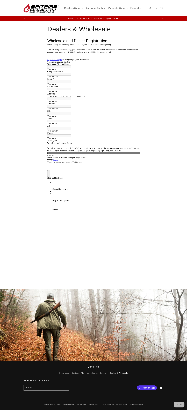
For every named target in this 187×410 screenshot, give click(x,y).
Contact (75, 373)
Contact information (136, 404)
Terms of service (108, 404)
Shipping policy (121, 404)
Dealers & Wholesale (119, 373)
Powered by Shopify (68, 404)
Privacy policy (94, 404)
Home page (64, 373)
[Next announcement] (162, 18)
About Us (85, 373)
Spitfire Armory (55, 404)
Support (103, 373)
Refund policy (82, 404)
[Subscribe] (66, 388)
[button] (73, 8)
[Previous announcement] (24, 18)
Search (94, 373)
